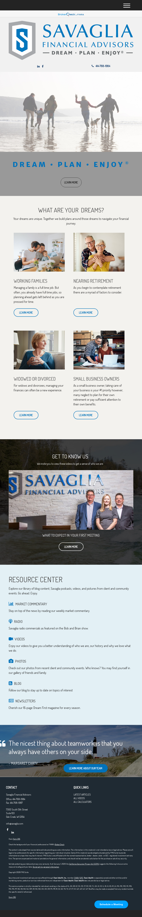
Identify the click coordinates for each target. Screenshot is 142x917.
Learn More (71, 546)
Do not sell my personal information (46, 867)
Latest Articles (82, 794)
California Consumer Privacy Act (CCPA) (84, 864)
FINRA (76, 878)
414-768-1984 (103, 66)
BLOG (17, 683)
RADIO (18, 621)
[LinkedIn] (38, 66)
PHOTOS (20, 661)
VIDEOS (20, 639)
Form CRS (16, 839)
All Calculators (83, 801)
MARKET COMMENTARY (31, 604)
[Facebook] (42, 66)
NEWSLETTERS (25, 701)
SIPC (81, 878)
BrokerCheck (59, 844)
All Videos (79, 798)
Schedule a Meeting (111, 904)
